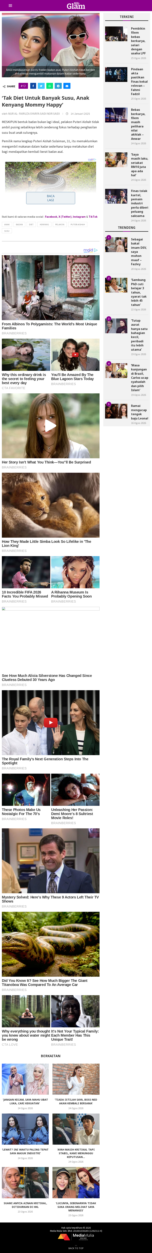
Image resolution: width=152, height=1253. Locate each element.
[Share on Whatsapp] (49, 86)
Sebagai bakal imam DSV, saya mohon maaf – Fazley (139, 251)
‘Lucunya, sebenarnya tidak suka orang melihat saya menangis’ (76, 1206)
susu (6, 230)
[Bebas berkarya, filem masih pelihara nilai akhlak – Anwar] (116, 115)
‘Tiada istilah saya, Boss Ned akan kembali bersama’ (76, 1101)
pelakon (59, 224)
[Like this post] (24, 86)
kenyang (44, 224)
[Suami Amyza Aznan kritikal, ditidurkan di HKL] (25, 1182)
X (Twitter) (65, 216)
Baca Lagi (50, 198)
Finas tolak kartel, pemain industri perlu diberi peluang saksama (139, 203)
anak (7, 224)
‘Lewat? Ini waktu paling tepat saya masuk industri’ (25, 1151)
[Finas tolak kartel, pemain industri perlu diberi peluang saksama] (116, 196)
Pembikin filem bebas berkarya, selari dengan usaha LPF (138, 40)
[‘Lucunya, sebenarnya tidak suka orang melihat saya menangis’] (75, 1182)
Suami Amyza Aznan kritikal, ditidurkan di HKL (25, 1205)
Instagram (79, 216)
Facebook (51, 216)
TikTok (93, 216)
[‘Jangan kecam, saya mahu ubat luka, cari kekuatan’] (25, 1079)
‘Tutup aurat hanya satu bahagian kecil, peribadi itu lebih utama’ (139, 335)
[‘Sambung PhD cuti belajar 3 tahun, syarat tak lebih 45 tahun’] (116, 285)
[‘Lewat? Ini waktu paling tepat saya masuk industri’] (25, 1129)
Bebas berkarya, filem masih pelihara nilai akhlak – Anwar (138, 124)
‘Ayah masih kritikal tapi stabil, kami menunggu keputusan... (76, 1153)
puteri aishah (78, 224)
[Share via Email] (66, 86)
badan (19, 224)
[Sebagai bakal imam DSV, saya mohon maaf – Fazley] (116, 244)
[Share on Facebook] (33, 86)
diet (31, 224)
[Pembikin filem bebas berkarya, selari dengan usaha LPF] (116, 33)
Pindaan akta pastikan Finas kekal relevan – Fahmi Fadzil (139, 81)
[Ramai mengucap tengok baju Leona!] (116, 411)
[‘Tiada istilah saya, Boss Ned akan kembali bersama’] (75, 1079)
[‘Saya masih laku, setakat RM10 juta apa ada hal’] (116, 159)
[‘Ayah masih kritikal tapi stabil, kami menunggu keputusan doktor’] (75, 1129)
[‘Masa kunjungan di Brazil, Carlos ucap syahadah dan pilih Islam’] (116, 370)
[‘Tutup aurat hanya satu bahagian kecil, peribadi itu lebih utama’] (116, 325)
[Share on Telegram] (58, 86)
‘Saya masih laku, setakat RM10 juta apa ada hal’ (139, 164)
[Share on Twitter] (41, 86)
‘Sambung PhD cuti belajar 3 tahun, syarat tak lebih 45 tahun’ (139, 292)
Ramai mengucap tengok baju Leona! (139, 412)
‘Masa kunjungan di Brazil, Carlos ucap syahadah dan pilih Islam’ (139, 377)
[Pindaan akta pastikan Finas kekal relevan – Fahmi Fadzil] (116, 74)
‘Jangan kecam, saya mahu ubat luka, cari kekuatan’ (25, 1101)
